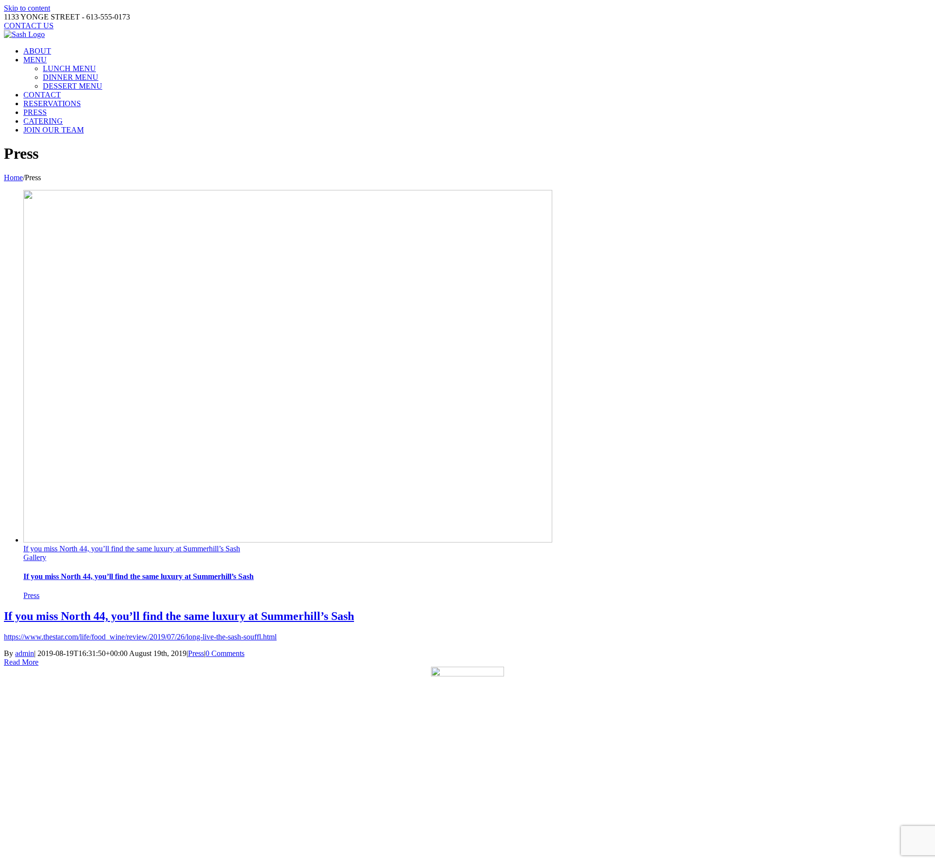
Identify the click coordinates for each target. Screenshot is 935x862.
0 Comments (225, 653)
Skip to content (27, 8)
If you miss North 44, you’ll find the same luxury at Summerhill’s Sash (131, 548)
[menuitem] (477, 51)
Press (31, 595)
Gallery (34, 557)
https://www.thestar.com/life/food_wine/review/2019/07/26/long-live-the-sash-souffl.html (140, 637)
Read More (21, 662)
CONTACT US (432, 838)
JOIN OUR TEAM (497, 838)
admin (24, 653)
